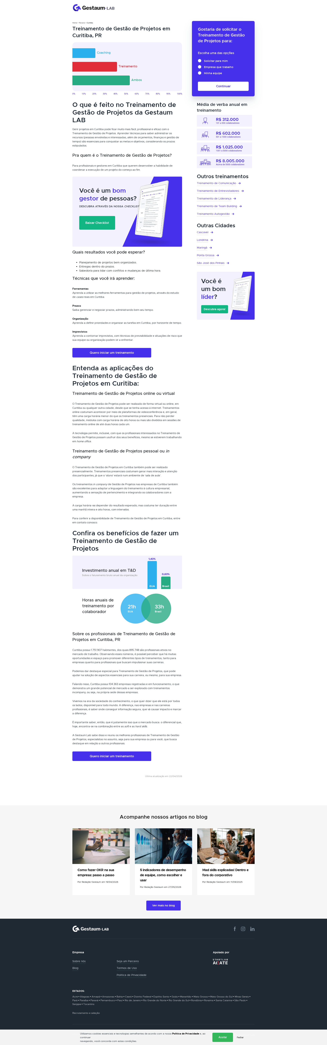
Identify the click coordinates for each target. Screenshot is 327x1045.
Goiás (175, 996)
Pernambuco (107, 1000)
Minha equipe (213, 73)
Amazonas (108, 996)
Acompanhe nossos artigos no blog (163, 817)
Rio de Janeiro (133, 1000)
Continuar (223, 86)
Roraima (208, 1000)
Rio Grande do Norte (154, 1000)
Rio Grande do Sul (179, 1000)
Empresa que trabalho (218, 67)
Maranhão (185, 996)
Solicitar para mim (216, 61)
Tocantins (88, 1004)
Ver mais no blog (163, 905)
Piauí (119, 1000)
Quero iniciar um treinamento (112, 353)
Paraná (82, 23)
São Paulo (240, 1000)
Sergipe (76, 1004)
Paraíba (84, 1000)
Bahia (119, 996)
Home (74, 23)
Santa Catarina (224, 1000)
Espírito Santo (161, 996)
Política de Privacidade (185, 1033)
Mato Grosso (200, 996)
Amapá (96, 996)
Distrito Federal (142, 996)
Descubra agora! (214, 309)
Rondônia (196, 1000)
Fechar (240, 1037)
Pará (74, 1000)
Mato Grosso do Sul (221, 996)
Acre (75, 996)
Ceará (128, 996)
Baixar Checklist (97, 223)
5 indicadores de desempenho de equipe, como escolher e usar (163, 875)
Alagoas (84, 996)
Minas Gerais (242, 996)
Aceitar (223, 1037)
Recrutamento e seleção (86, 1012)
